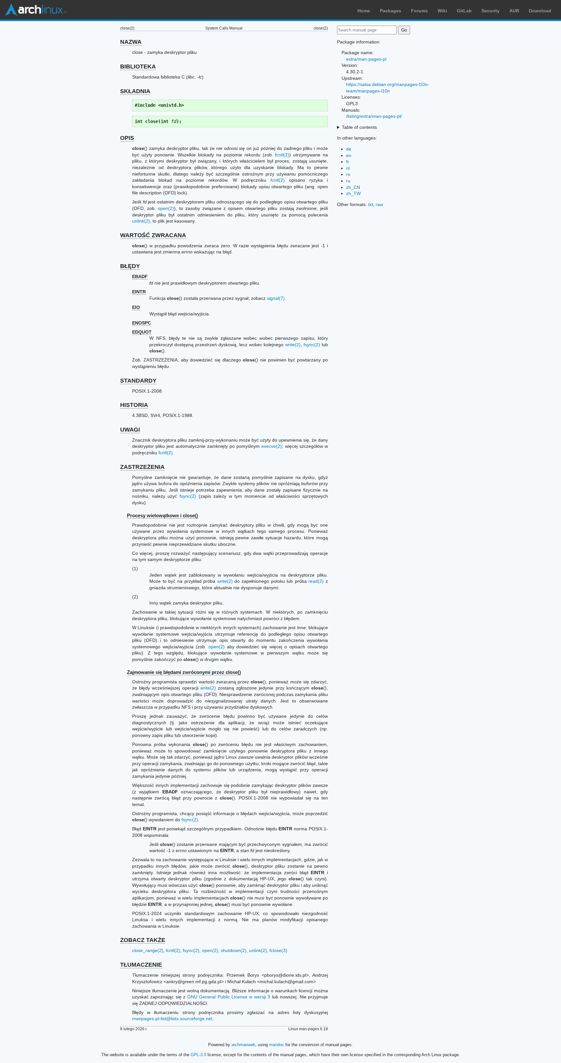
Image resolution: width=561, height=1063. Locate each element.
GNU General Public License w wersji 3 (228, 996)
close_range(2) (147, 950)
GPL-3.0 (198, 1054)
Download (540, 10)
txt (370, 204)
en (348, 155)
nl (348, 168)
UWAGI (130, 429)
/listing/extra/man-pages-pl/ (374, 116)
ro (348, 174)
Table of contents (359, 127)
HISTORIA (134, 405)
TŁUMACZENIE (141, 964)
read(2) (316, 581)
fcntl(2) (282, 154)
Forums (419, 10)
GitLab (464, 10)
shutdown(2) (233, 950)
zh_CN (353, 187)
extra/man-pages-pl (366, 59)
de (348, 149)
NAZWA (131, 42)
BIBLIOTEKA (138, 66)
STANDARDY (138, 380)
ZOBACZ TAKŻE (142, 940)
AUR (514, 10)
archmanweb (243, 1044)
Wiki (442, 10)
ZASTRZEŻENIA (142, 467)
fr (347, 161)
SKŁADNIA (135, 91)
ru (348, 180)
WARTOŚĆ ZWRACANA (153, 235)
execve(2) (271, 446)
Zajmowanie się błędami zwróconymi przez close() (184, 672)
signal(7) (276, 298)
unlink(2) (141, 221)
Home (363, 10)
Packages (390, 10)
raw (379, 204)
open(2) (166, 208)
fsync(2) (312, 344)
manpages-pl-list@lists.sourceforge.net (172, 1018)
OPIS (127, 138)
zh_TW (353, 193)
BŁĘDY (130, 266)
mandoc (276, 1044)
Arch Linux (36, 9)
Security (490, 10)
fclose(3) (278, 950)
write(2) (293, 344)
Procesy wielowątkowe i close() (162, 515)
